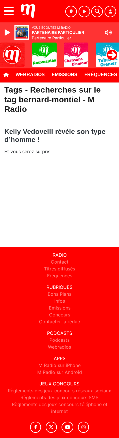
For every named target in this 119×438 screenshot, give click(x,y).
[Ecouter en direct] (84, 11)
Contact (59, 262)
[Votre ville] (71, 11)
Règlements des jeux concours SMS (59, 397)
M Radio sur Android (59, 372)
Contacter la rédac (59, 321)
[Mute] (108, 32)
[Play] (8, 32)
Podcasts (59, 340)
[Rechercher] (97, 11)
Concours (59, 315)
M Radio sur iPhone (59, 365)
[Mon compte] (110, 11)
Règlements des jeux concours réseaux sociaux (59, 390)
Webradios (30, 74)
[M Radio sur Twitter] (51, 427)
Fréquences (59, 275)
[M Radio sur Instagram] (83, 427)
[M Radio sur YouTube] (67, 427)
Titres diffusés (59, 269)
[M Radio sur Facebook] (35, 427)
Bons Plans (59, 294)
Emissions (64, 74)
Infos (59, 301)
